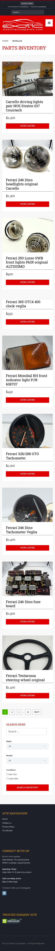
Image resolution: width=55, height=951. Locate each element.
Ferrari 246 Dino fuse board (23, 604)
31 (28, 712)
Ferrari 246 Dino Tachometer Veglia (21, 530)
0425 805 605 (42, 6)
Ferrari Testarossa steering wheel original (25, 678)
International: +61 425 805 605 (15, 860)
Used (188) (13, 779)
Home (5, 41)
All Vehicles (7, 830)
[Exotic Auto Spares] (23, 25)
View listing (27, 126)
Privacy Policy (8, 827)
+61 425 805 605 (23, 6)
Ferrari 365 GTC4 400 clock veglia (23, 304)
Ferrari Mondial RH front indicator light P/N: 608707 (26, 380)
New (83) (12, 774)
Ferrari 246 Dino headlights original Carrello (22, 184)
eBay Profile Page (9, 882)
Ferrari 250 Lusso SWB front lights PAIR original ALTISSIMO (27, 262)
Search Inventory (27, 788)
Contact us (6, 823)
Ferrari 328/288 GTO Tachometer (22, 456)
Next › (37, 712)
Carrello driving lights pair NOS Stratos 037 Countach (24, 106)
